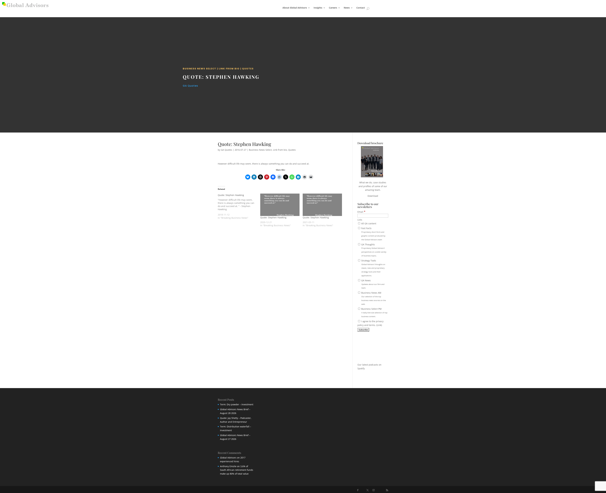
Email (361, 211)
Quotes (248, 68)
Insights (318, 7)
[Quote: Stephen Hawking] (239, 206)
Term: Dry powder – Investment (236, 404)
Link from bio (229, 68)
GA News (372, 284)
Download (373, 195)
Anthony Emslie (228, 466)
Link (379, 325)
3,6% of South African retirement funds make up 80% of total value (236, 470)
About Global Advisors (294, 7)
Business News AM (373, 298)
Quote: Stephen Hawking (273, 217)
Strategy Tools (373, 268)
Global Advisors (228, 457)
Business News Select (199, 68)
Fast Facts (373, 234)
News (347, 7)
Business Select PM (374, 312)
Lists (359, 219)
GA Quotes (190, 86)
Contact (360, 7)
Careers (333, 7)
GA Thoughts (373, 250)
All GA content (368, 223)
